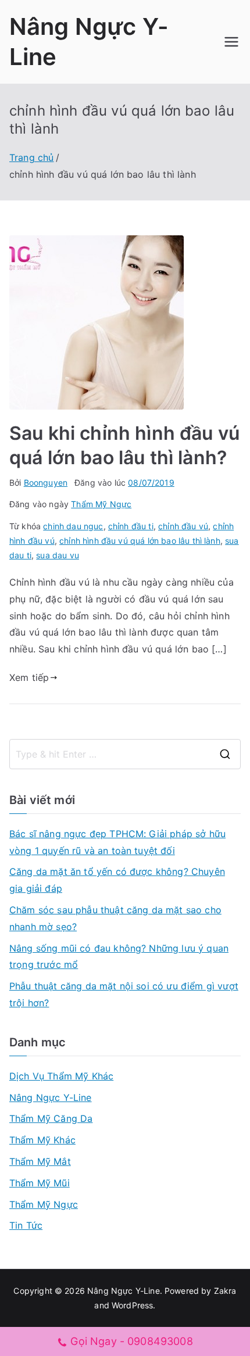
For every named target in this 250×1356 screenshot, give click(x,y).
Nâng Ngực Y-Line (50, 1097)
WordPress (132, 1305)
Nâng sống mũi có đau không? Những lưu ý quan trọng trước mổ (118, 956)
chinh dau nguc (73, 526)
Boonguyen (45, 482)
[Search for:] (125, 754)
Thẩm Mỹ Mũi (39, 1183)
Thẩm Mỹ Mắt (40, 1161)
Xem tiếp (29, 677)
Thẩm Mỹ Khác (42, 1140)
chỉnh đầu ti (130, 526)
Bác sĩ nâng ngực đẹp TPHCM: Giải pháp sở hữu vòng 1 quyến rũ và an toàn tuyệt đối (117, 842)
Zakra (225, 1291)
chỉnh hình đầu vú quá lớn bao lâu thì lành (139, 541)
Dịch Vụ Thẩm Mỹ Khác (61, 1076)
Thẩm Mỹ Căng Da (50, 1118)
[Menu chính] (231, 42)
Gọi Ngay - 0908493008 (131, 1341)
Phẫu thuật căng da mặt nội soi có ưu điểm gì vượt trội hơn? (123, 994)
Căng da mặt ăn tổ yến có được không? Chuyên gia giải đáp (117, 880)
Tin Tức (25, 1225)
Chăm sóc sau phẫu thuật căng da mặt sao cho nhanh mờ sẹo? (115, 918)
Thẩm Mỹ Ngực (101, 504)
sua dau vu (57, 555)
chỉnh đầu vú (183, 526)
